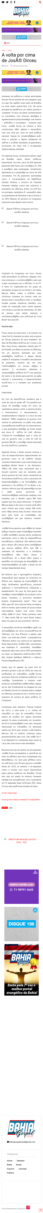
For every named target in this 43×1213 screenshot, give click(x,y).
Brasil (18, 1165)
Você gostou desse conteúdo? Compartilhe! (21, 799)
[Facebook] (14, 2)
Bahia (9, 1165)
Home (9, 1161)
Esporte (10, 1169)
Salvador (21, 1161)
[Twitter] (7, 2)
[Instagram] (11, 2)
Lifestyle (23, 1169)
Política (10, 1173)
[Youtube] (3, 2)
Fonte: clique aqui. (9, 793)
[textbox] (21, 441)
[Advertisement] (21, 1090)
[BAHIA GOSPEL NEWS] (21, 16)
